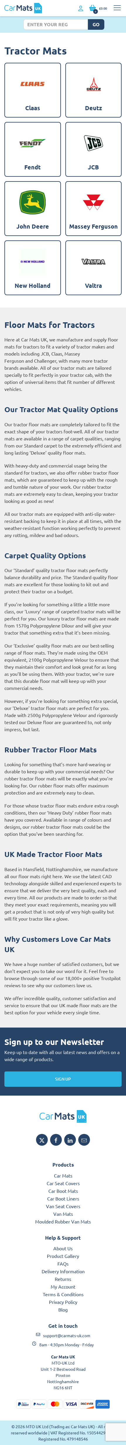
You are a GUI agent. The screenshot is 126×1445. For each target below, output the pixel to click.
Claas (56, 353)
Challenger (45, 361)
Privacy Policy (63, 1302)
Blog (63, 1309)
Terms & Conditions (63, 1294)
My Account (63, 1286)
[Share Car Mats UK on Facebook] (56, 1140)
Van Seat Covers (63, 1206)
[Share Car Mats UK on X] (42, 1140)
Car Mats (63, 1175)
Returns (63, 1279)
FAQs (63, 1263)
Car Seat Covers (63, 1183)
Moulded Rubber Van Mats (63, 1221)
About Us (63, 1248)
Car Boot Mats (63, 1191)
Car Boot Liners (63, 1198)
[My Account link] (80, 8)
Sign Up (63, 1079)
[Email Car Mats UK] (84, 1140)
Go (96, 24)
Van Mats (63, 1214)
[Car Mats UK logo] (63, 1116)
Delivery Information (63, 1271)
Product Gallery (63, 1256)
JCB (45, 353)
